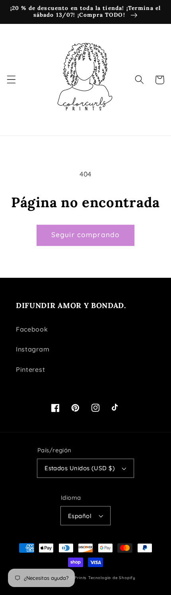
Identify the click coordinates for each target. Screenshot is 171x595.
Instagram (32, 349)
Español (79, 516)
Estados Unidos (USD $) (80, 468)
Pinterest (30, 369)
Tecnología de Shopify (112, 577)
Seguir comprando (85, 234)
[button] (11, 80)
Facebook (32, 329)
